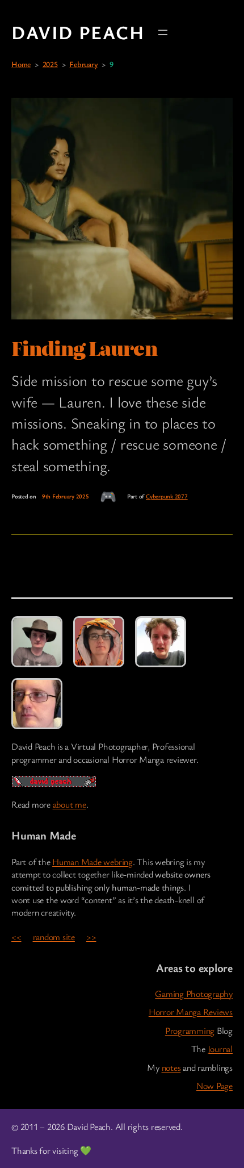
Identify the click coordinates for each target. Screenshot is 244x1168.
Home (21, 64)
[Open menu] (163, 32)
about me (69, 804)
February (83, 64)
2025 (50, 64)
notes (171, 1067)
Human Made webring (92, 861)
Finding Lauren (84, 347)
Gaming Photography (194, 993)
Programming (189, 1030)
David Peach (78, 32)
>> (91, 936)
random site (54, 936)
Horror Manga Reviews (191, 1011)
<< (16, 936)
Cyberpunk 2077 (167, 496)
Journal (220, 1048)
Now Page (214, 1085)
